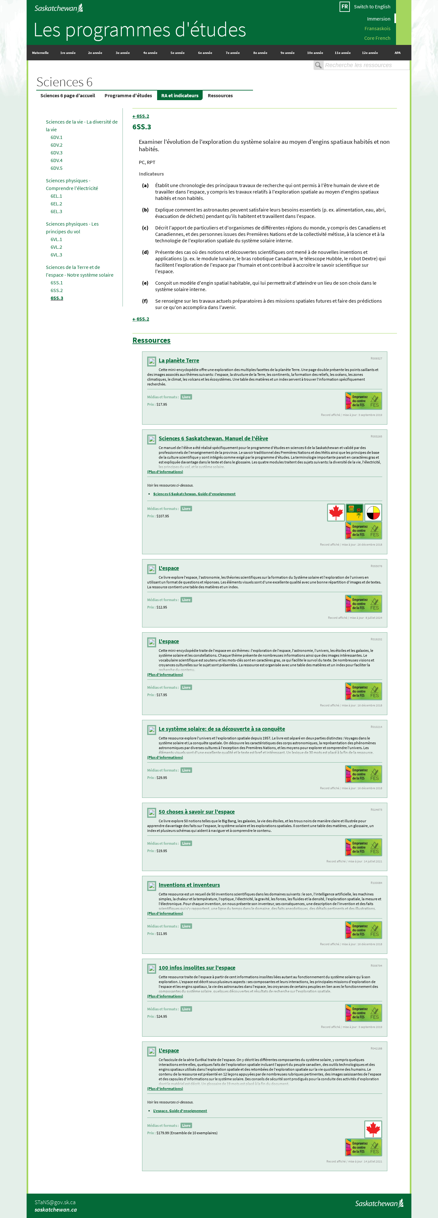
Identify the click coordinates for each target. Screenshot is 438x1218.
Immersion (379, 18)
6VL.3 (56, 254)
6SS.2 (57, 290)
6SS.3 (57, 298)
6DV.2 (57, 145)
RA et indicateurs (179, 95)
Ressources (220, 95)
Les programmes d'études (139, 29)
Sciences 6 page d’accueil (67, 95)
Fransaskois (378, 28)
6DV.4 (57, 160)
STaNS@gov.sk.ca (55, 1202)
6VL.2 (56, 247)
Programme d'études (128, 95)
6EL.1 (56, 196)
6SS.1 (57, 282)
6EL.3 (56, 211)
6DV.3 (57, 152)
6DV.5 (57, 168)
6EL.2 (56, 203)
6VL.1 (56, 239)
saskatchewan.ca (56, 1209)
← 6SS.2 (140, 116)
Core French (377, 37)
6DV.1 (57, 137)
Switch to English (372, 6)
